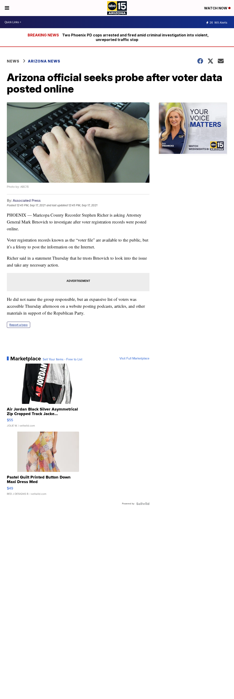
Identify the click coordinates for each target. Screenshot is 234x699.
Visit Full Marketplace (134, 358)
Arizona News (44, 61)
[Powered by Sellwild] (142, 503)
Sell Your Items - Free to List (62, 359)
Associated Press (27, 200)
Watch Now (216, 8)
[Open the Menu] (7, 8)
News (13, 61)
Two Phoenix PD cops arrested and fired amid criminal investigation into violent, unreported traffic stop (135, 37)
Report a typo (18, 324)
